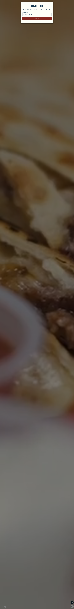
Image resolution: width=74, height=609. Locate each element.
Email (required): (25, 12)
